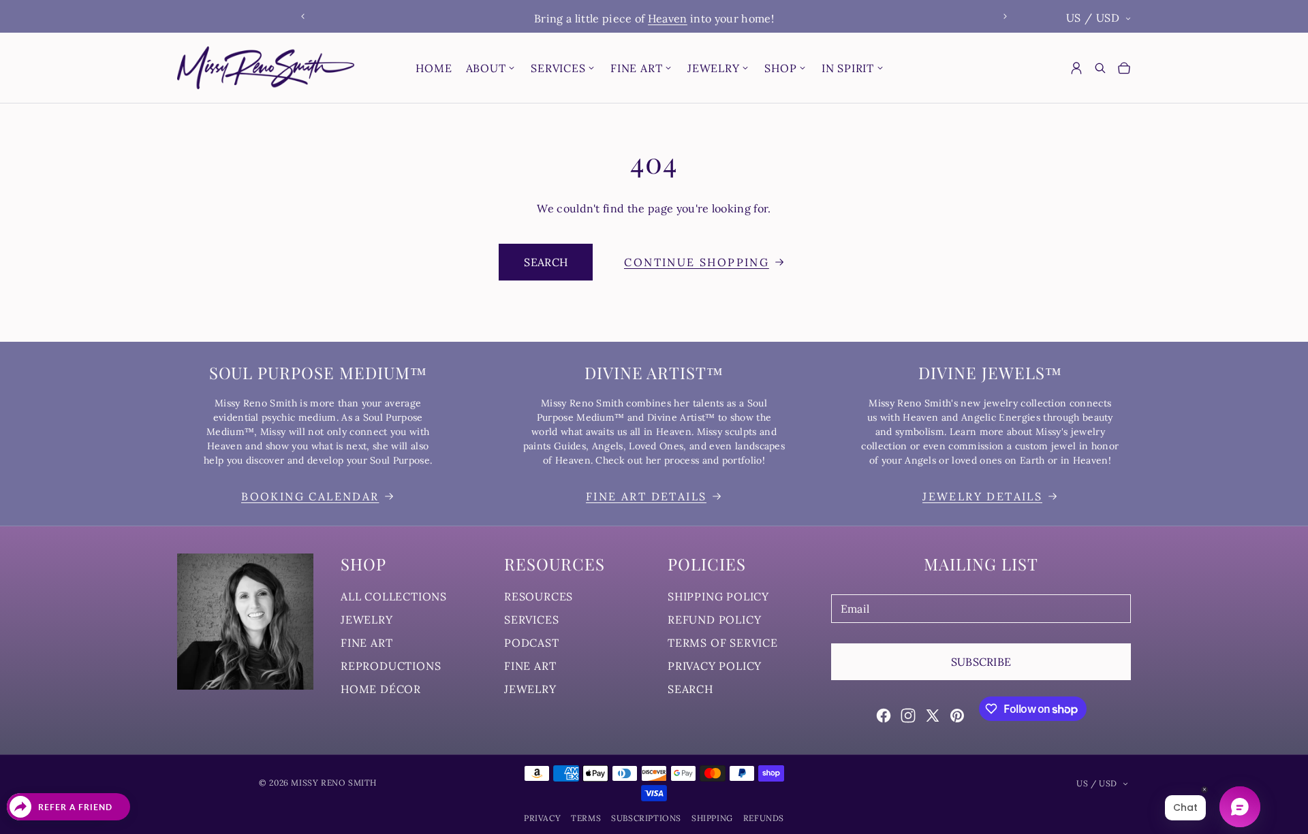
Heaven (667, 18)
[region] (654, 16)
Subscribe (981, 662)
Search (545, 262)
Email (855, 608)
